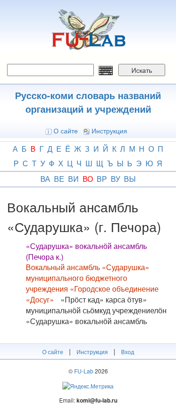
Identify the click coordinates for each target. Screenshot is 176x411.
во (88, 178)
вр (102, 178)
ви (73, 178)
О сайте (66, 130)
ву (115, 178)
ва (45, 178)
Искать (141, 70)
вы (130, 178)
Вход (127, 352)
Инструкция (109, 130)
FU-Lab (83, 371)
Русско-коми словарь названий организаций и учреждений (88, 102)
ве (59, 178)
